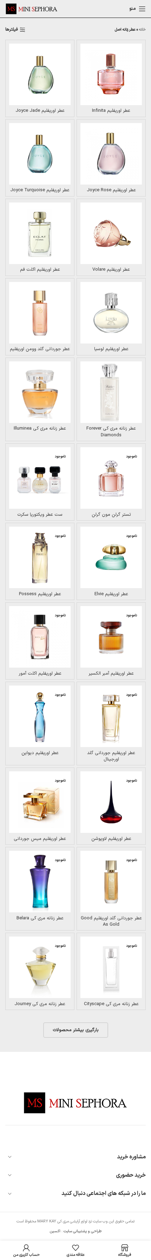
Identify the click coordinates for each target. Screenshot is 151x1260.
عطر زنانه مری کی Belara (40, 918)
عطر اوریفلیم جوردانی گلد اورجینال (111, 756)
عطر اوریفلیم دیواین (40, 753)
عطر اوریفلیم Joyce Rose (111, 190)
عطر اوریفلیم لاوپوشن (111, 838)
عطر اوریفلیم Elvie (111, 594)
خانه (142, 30)
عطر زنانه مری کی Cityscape (111, 1004)
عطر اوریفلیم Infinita (111, 110)
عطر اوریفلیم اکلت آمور (40, 673)
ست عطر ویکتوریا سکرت (40, 514)
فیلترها (11, 30)
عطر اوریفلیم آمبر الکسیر (111, 673)
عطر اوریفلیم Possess (40, 594)
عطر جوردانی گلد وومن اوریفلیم (40, 349)
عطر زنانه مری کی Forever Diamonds (111, 431)
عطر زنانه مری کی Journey (39, 1004)
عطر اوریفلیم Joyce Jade (40, 110)
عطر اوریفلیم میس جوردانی (40, 838)
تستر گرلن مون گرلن (111, 514)
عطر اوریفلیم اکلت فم (40, 269)
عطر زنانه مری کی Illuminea (40, 428)
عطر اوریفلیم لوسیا (111, 349)
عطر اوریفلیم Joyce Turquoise (40, 190)
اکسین (55, 1231)
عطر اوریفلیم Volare (111, 269)
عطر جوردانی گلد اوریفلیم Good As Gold (111, 921)
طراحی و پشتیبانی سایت (82, 1231)
